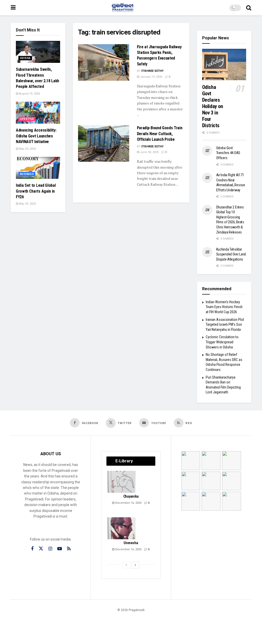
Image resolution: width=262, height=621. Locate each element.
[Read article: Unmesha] (121, 528)
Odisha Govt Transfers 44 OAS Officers (228, 153)
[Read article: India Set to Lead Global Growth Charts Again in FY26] (38, 168)
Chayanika (130, 496)
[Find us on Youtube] (59, 549)
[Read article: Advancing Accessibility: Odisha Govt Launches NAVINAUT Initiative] (38, 113)
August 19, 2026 (29, 93)
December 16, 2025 (127, 503)
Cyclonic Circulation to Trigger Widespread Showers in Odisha (222, 342)
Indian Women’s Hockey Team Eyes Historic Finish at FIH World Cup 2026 (224, 307)
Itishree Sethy (152, 71)
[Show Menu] (13, 7)
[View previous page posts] (126, 564)
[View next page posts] (135, 564)
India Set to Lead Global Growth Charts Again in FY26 (36, 191)
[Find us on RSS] (69, 549)
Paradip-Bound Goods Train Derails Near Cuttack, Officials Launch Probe (159, 133)
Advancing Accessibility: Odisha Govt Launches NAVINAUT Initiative (36, 136)
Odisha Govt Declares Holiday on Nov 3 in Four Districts (212, 106)
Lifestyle (27, 119)
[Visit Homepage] (122, 8)
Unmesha (131, 543)
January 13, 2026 (150, 76)
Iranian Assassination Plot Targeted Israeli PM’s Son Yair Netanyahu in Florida (225, 325)
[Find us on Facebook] (32, 549)
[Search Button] (248, 7)
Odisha (25, 58)
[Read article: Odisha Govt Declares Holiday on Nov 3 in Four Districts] (224, 64)
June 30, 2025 (149, 152)
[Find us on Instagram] (50, 549)
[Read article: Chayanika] (121, 482)
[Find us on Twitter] (41, 549)
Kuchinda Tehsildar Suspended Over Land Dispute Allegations (231, 254)
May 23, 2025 (27, 148)
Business (27, 174)
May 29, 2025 (27, 203)
